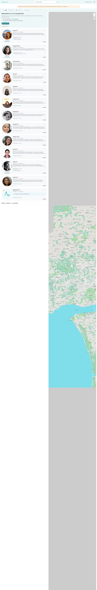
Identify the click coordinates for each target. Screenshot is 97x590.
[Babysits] (5, 2)
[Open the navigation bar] (94, 2)
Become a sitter (88, 1)
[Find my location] (94, 19)
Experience (11, 10)
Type (4, 10)
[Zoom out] (94, 16)
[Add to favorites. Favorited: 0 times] (45, 74)
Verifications (19, 10)
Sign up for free (5, 23)
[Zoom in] (94, 14)
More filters (27, 10)
